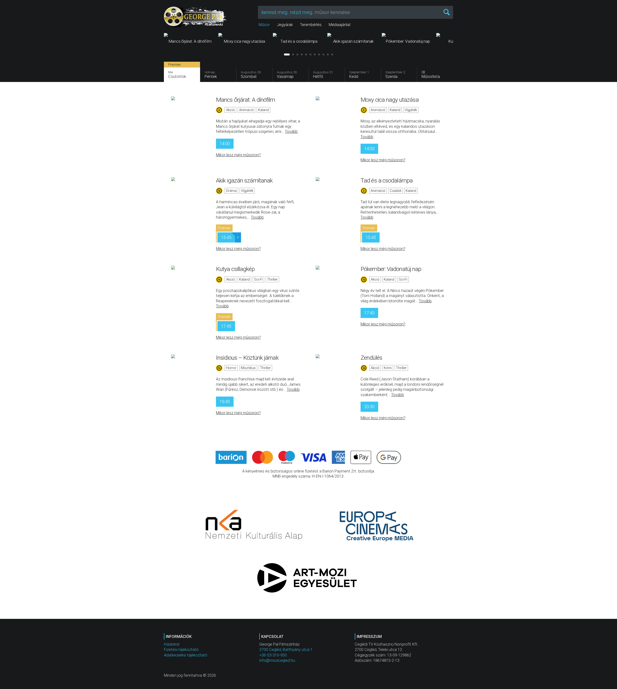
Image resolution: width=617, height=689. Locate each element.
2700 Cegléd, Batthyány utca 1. (286, 649)
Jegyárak (285, 24)
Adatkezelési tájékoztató (185, 655)
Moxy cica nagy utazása (390, 99)
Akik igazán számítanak (244, 180)
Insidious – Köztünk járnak (247, 357)
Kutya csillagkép (235, 268)
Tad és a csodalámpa (387, 180)
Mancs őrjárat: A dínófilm (245, 99)
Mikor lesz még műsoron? (238, 155)
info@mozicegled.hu (277, 660)
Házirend (171, 644)
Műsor (264, 24)
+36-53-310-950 (273, 655)
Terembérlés (311, 24)
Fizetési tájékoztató (181, 649)
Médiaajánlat (340, 24)
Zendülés (371, 357)
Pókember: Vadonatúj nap (391, 268)
